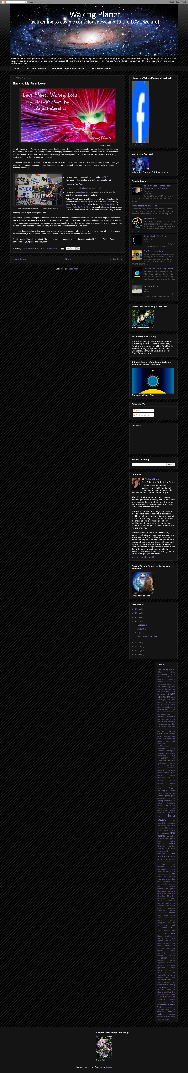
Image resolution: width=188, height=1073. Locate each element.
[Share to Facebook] (76, 248)
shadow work (163, 938)
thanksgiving (161, 975)
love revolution (163, 833)
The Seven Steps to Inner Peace (68, 68)
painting (172, 886)
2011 (137, 650)
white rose (170, 1009)
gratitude (171, 798)
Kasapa (160, 830)
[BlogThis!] (70, 248)
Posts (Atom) (73, 269)
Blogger (108, 1067)
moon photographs (168, 859)
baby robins (161, 687)
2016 (137, 613)
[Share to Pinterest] (78, 248)
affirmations (171, 677)
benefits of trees (168, 709)
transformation (164, 979)
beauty (159, 704)
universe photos (166, 999)
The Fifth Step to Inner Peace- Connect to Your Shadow (158, 187)
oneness (161, 879)
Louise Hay (167, 830)
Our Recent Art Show (153, 251)
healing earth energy (166, 805)
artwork (160, 682)
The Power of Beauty (100, 68)
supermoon (161, 963)
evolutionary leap (166, 755)
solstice (160, 945)
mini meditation (166, 855)
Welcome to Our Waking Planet (158, 268)
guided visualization (166, 803)
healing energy (163, 808)
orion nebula (170, 879)
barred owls (171, 700)
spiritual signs (166, 950)
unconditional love (168, 992)
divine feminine (163, 729)
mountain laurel (166, 864)
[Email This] (67, 248)
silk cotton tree (169, 943)
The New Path (150, 218)
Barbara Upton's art (166, 695)
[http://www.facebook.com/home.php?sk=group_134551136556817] (140, 142)
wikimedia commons (166, 1012)
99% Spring (166, 672)
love (173, 830)
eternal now (170, 753)
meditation (170, 848)
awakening (168, 682)
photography (161, 891)
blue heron (161, 712)
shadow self (170, 936)
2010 (137, 654)
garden (172, 763)
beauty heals (169, 704)
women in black (163, 1016)
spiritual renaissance (166, 948)
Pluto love (171, 896)
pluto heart (161, 896)
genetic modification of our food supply (85, 188)
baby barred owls (168, 684)
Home (16, 68)
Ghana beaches (169, 765)
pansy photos (169, 889)
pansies (160, 889)
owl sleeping (167, 884)
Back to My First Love (29, 83)
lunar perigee (166, 841)
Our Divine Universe (36, 68)
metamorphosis (162, 851)
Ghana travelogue (166, 789)
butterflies (160, 719)
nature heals (166, 874)
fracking (69, 184)
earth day (166, 736)
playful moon (166, 893)
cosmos (167, 724)
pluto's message (163, 898)
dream (159, 736)
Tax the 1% (170, 970)
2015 (137, 617)
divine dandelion (168, 726)
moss (173, 862)
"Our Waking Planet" (166, 669)
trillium (163, 989)
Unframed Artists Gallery (166, 994)
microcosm (161, 854)
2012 (137, 646)
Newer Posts (19, 259)
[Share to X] (73, 248)
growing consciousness (166, 801)
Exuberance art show (166, 760)
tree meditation (164, 987)
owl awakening (163, 881)
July (139, 633)
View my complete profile (143, 557)
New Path (171, 876)
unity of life (162, 997)
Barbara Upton (152, 479)
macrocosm (161, 843)
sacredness (170, 913)
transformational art (166, 982)
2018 (137, 609)
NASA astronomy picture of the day (166, 871)
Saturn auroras (163, 918)
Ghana (160, 765)
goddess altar (170, 793)
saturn (159, 915)
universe (171, 997)
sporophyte (161, 953)
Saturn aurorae (169, 915)
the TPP (104, 177)
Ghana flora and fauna (166, 770)
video (49, 234)
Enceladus (161, 753)
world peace (164, 1019)
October (141, 625)
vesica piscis (162, 1002)
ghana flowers (163, 773)
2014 (137, 621)
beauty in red (162, 707)
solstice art (170, 945)
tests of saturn (166, 972)
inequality (80, 192)
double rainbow (169, 734)
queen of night (167, 903)
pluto (173, 893)
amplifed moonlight (166, 679)
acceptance (162, 674)
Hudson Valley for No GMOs (78, 207)
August (141, 629)
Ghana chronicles (166, 768)
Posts (138, 410)
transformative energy (166, 985)
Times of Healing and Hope (144, 206)
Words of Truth (151, 286)
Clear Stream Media (108, 204)
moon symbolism (163, 862)
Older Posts (116, 259)
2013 (137, 642)
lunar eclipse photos (167, 839)
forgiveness (161, 763)
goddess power (163, 796)
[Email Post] (62, 248)
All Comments (142, 415)
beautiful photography (166, 702)
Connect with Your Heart (155, 236)
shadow (160, 936)
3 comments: (52, 248)
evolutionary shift (166, 758)
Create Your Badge (138, 145)
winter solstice (166, 1014)
